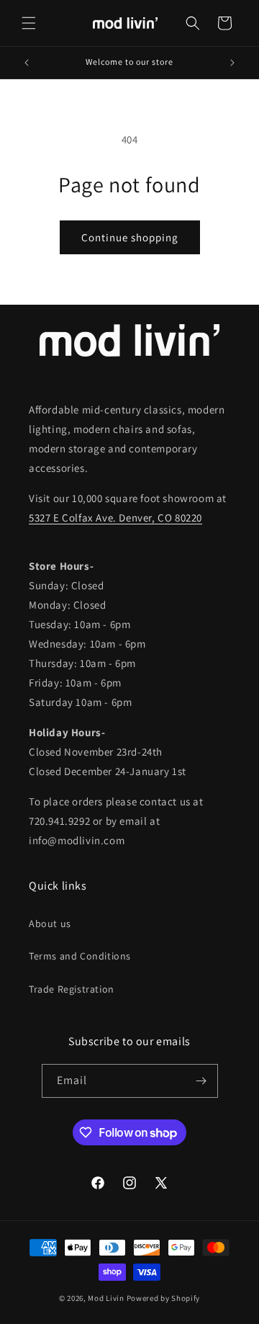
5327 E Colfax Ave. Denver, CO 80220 (115, 517)
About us (50, 923)
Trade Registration (71, 989)
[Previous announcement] (26, 63)
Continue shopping (129, 237)
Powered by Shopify (164, 1298)
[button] (29, 23)
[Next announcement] (232, 63)
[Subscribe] (201, 1081)
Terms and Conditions (80, 955)
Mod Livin (106, 1298)
